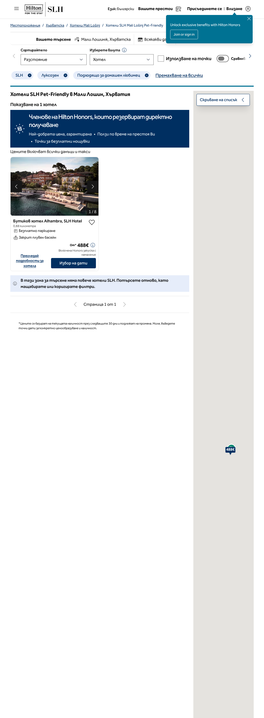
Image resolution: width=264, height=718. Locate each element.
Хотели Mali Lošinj (85, 25)
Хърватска (55, 25)
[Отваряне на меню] (16, 8)
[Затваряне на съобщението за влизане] (249, 18)
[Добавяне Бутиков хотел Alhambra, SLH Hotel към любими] (92, 222)
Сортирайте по (34, 50)
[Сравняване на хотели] (223, 58)
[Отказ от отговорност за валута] (124, 50)
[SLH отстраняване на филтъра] (29, 75)
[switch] (222, 58)
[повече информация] (93, 245)
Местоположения (25, 25)
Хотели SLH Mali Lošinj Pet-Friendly (134, 25)
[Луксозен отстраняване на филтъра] (65, 75)
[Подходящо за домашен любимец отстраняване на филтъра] (146, 75)
